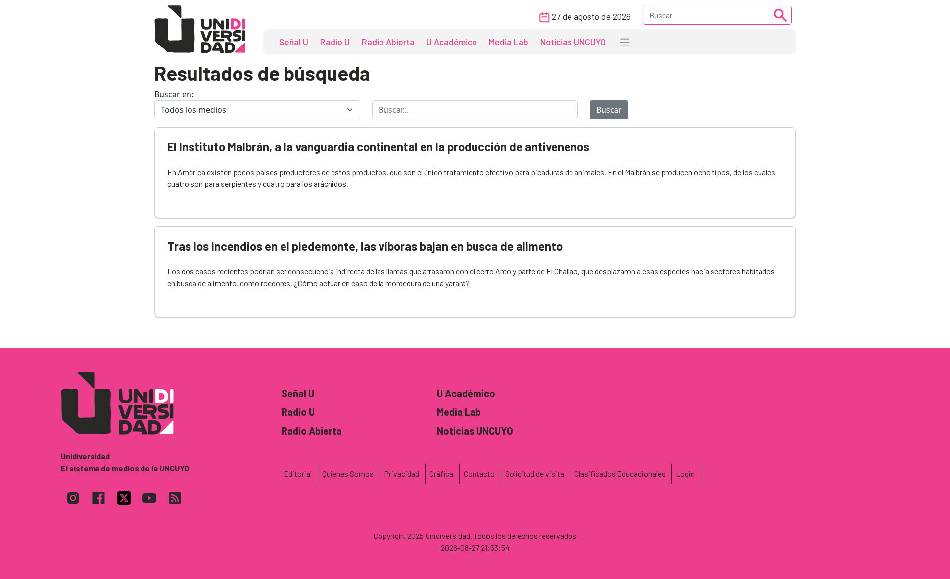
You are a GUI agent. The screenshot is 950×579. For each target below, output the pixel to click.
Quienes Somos (348, 473)
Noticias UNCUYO (573, 41)
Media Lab (508, 41)
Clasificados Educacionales (619, 473)
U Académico (452, 41)
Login (685, 473)
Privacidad (401, 473)
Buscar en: (173, 94)
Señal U (293, 41)
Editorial (298, 473)
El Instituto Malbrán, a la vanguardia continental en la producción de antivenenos (378, 146)
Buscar (609, 109)
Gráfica (441, 473)
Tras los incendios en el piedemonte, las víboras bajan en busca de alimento (365, 246)
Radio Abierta (388, 41)
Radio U (335, 41)
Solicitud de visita (534, 473)
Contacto (479, 473)
